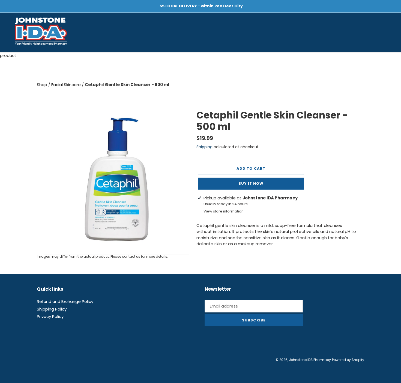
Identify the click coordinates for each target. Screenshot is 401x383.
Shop (42, 84)
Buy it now (251, 183)
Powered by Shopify (348, 360)
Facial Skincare (66, 84)
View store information (224, 211)
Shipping (204, 147)
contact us (131, 256)
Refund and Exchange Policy (65, 302)
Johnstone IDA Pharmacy (310, 360)
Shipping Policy (52, 309)
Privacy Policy (50, 317)
